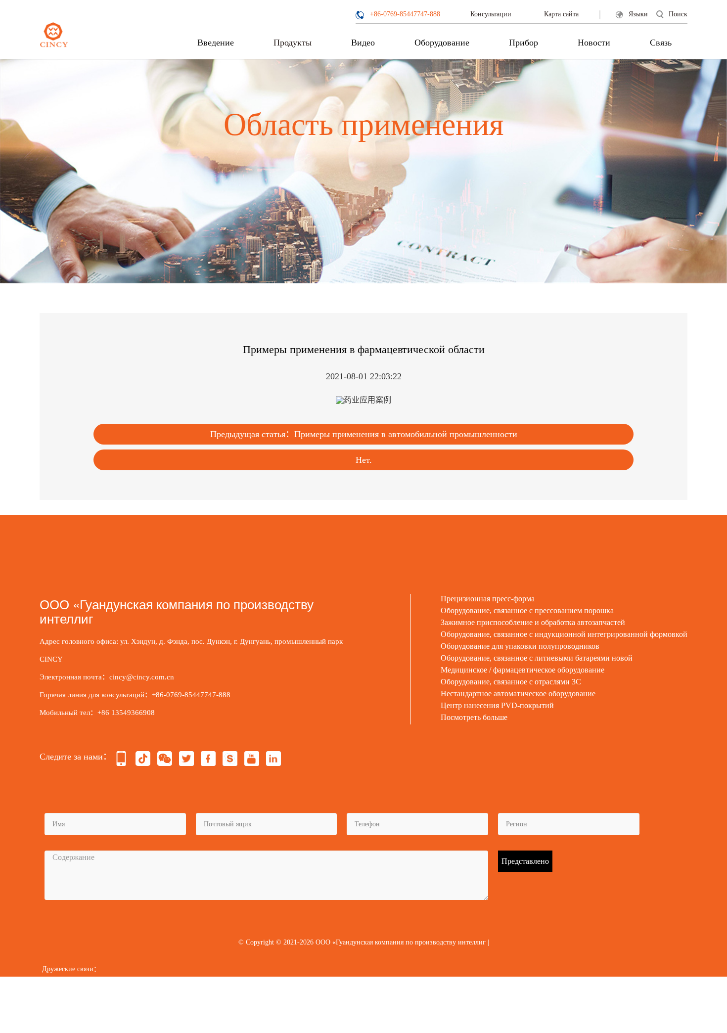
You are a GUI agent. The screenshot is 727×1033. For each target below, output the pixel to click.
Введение (215, 42)
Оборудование (441, 42)
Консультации (490, 14)
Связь (661, 42)
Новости (594, 42)
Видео (363, 42)
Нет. (364, 460)
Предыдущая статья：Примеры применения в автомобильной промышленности (363, 434)
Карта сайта (561, 14)
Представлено (525, 861)
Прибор (523, 42)
